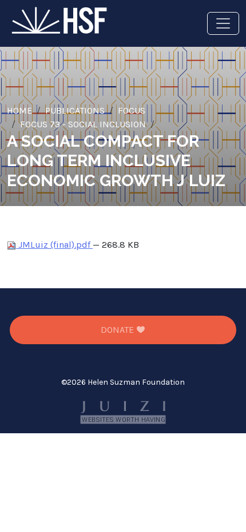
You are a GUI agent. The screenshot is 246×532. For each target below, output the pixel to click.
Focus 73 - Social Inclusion (83, 124)
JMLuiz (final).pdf (54, 244)
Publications (75, 110)
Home (19, 110)
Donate (118, 329)
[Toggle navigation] (223, 23)
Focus (131, 110)
